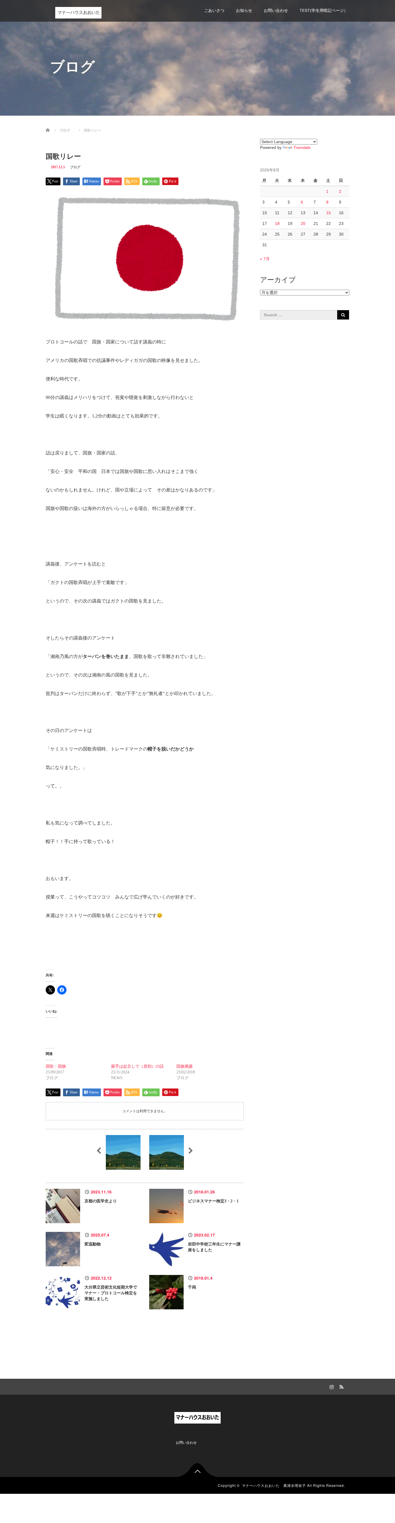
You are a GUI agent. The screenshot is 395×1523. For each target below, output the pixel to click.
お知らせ (244, 10)
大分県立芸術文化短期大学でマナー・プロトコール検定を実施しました (110, 1293)
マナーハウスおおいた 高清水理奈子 (274, 1485)
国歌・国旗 (56, 1066)
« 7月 (265, 258)
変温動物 (92, 1244)
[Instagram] (330, 1386)
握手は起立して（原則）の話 (137, 1066)
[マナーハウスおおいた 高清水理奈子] (78, 11)
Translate (302, 147)
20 (303, 223)
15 (328, 212)
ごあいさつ (214, 10)
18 (277, 223)
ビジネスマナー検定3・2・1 (213, 1201)
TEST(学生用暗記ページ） (324, 10)
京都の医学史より (100, 1201)
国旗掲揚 (184, 1066)
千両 (192, 1287)
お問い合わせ (276, 10)
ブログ (75, 167)
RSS (340, 1386)
